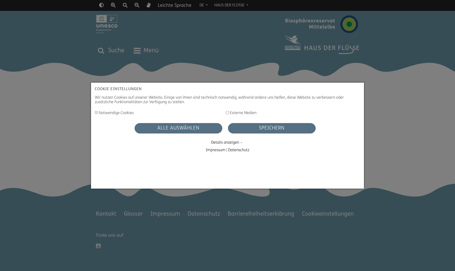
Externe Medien (242, 113)
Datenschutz (238, 150)
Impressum (215, 150)
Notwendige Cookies (116, 113)
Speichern (272, 128)
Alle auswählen (178, 128)
